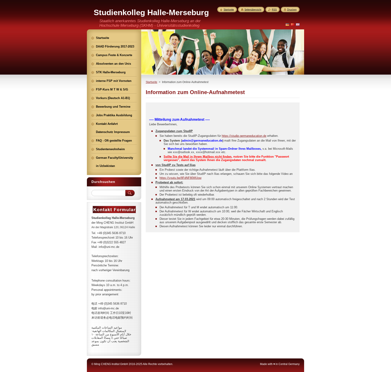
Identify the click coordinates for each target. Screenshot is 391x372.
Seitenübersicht (252, 9)
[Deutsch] (287, 24)
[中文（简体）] (292, 24)
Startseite (151, 82)
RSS (274, 9)
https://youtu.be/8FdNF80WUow (180, 178)
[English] (298, 24)
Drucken (292, 9)
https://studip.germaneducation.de (244, 135)
